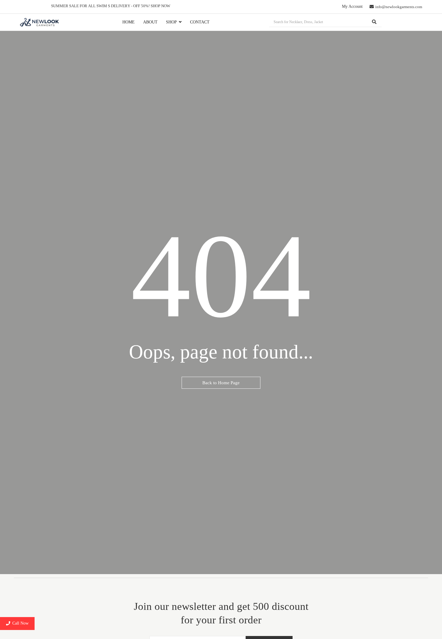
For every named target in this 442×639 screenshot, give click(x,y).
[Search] (374, 22)
